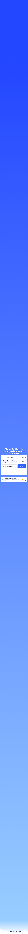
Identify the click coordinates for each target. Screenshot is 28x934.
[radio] (4, 457)
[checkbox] (24, 457)
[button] (25, 1)
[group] (6, 461)
